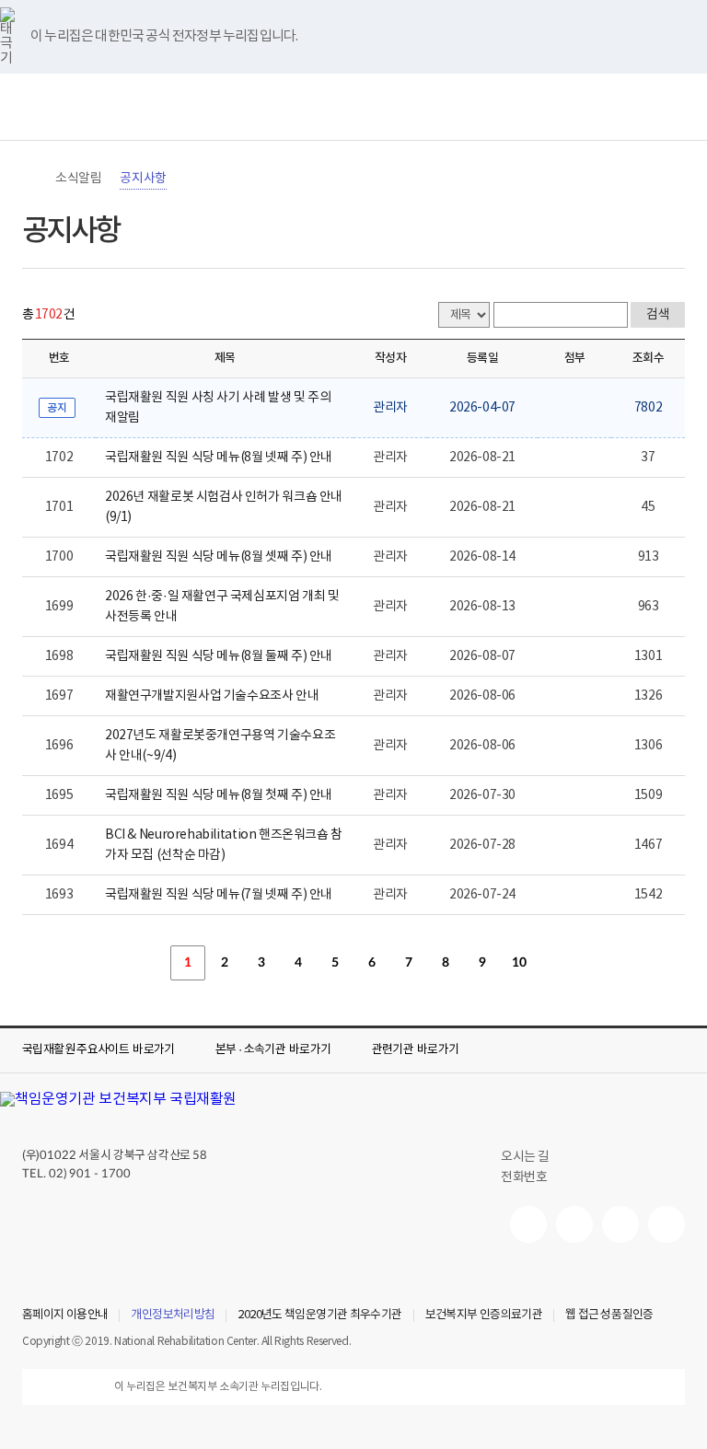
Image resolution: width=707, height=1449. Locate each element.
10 (519, 962)
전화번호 (524, 1177)
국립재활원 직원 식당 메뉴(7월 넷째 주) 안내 (218, 894)
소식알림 (78, 178)
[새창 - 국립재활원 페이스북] (666, 1224)
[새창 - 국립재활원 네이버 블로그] (574, 1224)
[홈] (31, 178)
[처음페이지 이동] (114, 962)
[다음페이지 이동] (556, 962)
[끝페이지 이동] (592, 962)
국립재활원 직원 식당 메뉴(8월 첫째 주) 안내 (218, 795)
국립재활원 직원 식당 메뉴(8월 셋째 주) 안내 (218, 557)
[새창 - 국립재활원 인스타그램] (620, 1224)
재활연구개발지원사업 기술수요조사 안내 (212, 696)
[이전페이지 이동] (150, 962)
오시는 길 (525, 1157)
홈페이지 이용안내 (65, 1315)
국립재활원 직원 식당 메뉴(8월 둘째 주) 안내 (218, 656)
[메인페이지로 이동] (353, 106)
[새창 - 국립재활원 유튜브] (528, 1224)
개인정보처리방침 (172, 1315)
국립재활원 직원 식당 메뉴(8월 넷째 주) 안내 (218, 457)
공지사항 (143, 178)
